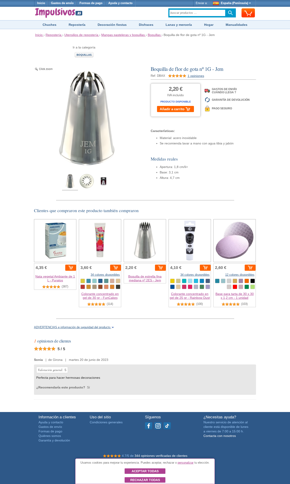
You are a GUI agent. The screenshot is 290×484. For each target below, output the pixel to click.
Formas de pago (91, 3)
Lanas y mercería (179, 24)
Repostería (77, 24)
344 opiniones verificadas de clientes (161, 456)
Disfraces (146, 24)
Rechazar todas (145, 480)
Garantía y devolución (54, 440)
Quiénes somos (50, 436)
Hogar (208, 24)
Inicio (41, 3)
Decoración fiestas (112, 24)
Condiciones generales (106, 422)
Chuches (49, 24)
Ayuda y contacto (120, 3)
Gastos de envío (62, 3)
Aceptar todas (145, 471)
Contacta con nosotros (219, 436)
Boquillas (84, 54)
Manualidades (236, 24)
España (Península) (234, 3)
